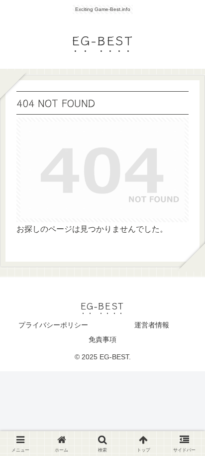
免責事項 (102, 339)
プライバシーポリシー (53, 325)
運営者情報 (151, 325)
